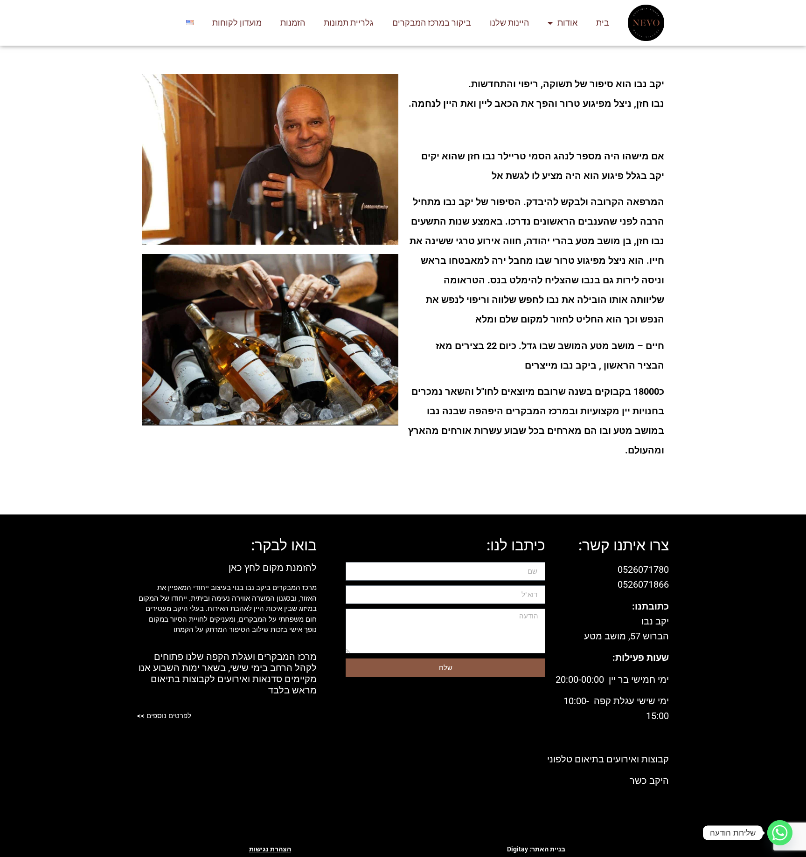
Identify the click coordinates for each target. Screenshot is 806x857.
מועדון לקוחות (237, 22)
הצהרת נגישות (270, 849)
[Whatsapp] (779, 832)
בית (602, 22)
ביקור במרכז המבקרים (431, 22)
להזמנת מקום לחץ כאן (273, 567)
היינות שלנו (509, 22)
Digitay (517, 849)
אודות (567, 22)
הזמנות (292, 22)
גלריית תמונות (349, 22)
